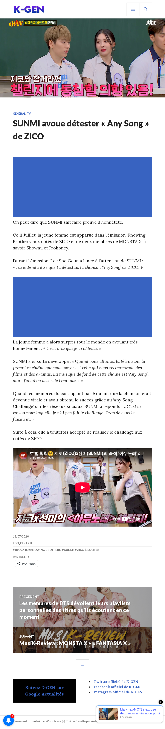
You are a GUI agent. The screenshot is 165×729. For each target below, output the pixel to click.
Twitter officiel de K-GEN (116, 681)
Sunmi (69, 549)
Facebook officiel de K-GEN (117, 687)
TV (29, 113)
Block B (21, 549)
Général (19, 113)
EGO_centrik (22, 543)
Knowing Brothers (45, 549)
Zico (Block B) (88, 549)
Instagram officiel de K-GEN (118, 692)
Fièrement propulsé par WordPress (37, 721)
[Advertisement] (83, 187)
